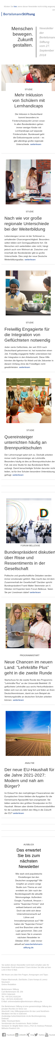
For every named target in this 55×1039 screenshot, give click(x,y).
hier (15, 6)
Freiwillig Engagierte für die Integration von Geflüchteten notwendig (27, 335)
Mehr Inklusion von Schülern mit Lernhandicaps (29, 100)
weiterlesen (35, 144)
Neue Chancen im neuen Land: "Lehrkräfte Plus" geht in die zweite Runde (28, 667)
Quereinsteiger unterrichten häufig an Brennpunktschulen (25, 442)
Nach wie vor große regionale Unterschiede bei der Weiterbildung (26, 223)
